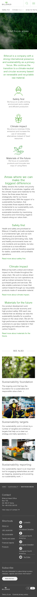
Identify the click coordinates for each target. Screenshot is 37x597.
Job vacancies (7, 530)
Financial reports (8, 543)
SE (28, 588)
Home (4, 487)
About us (5, 526)
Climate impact (17, 10)
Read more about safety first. (14, 258)
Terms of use (6, 594)
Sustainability (13, 487)
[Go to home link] (6, 3)
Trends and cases (8, 538)
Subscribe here (9, 578)
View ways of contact (9, 510)
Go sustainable (7, 534)
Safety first (6, 10)
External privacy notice (20, 594)
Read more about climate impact (15, 295)
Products (5, 547)
